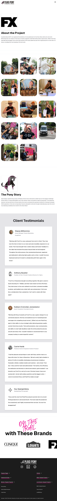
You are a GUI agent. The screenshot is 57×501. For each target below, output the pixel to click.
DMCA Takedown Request (41, 486)
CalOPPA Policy (39, 492)
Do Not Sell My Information (5, 489)
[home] (27, 3)
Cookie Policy (3, 492)
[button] (55, 3)
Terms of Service (39, 489)
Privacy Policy (3, 486)
